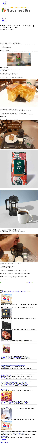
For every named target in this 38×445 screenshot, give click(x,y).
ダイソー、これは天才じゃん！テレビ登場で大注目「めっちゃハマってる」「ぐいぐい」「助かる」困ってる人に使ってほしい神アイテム (19, 420)
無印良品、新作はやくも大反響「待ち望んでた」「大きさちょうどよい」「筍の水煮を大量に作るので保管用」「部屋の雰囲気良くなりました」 (19, 434)
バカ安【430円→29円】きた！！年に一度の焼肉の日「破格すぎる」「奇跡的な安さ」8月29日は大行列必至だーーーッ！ (17, 340)
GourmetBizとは (4, 439)
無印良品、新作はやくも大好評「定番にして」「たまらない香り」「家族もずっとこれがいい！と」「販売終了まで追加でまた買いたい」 (19, 361)
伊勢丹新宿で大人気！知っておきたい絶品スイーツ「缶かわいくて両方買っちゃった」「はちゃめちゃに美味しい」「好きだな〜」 (18, 318)
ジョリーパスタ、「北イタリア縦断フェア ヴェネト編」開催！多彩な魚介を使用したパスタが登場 (14, 403)
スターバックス (30, 282)
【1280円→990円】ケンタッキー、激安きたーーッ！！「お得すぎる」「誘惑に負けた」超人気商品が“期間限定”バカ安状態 (17, 408)
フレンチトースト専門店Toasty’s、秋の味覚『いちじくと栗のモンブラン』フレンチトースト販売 (14, 383)
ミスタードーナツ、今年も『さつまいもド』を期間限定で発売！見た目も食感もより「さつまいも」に (14, 401)
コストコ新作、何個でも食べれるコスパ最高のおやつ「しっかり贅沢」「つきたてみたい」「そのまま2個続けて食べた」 (17, 376)
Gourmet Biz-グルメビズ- (4, 442)
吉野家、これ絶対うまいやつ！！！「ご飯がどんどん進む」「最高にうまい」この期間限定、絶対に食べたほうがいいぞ (17, 307)
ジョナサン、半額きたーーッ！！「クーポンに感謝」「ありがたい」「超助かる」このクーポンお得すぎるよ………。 (17, 390)
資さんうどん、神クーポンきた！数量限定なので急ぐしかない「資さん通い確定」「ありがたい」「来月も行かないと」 (17, 437)
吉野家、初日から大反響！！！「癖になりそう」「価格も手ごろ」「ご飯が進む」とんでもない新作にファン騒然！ (16, 368)
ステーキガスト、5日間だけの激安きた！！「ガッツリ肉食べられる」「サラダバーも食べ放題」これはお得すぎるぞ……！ (17, 378)
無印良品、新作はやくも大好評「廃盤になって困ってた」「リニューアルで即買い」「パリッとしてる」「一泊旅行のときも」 (18, 329)
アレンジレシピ (5, 1)
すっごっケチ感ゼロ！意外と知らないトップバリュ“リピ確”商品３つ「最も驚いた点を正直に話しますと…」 (16, 291)
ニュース (4, 3)
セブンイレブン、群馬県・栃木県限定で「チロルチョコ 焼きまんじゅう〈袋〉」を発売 (12, 366)
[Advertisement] (13, 15)
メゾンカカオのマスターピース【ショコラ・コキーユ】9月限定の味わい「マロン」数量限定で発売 (14, 385)
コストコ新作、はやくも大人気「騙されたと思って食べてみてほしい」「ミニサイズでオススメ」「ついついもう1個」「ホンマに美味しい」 (19, 304)
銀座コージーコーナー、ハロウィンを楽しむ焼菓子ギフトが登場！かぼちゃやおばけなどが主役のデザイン (15, 358)
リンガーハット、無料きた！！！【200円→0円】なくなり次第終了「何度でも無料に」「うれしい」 (14, 356)
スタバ (27, 282)
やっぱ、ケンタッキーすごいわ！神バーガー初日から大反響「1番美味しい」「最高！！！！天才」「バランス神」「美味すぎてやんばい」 (19, 371)
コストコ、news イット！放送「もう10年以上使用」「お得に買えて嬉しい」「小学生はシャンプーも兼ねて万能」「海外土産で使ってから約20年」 (19, 431)
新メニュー (4, 2)
